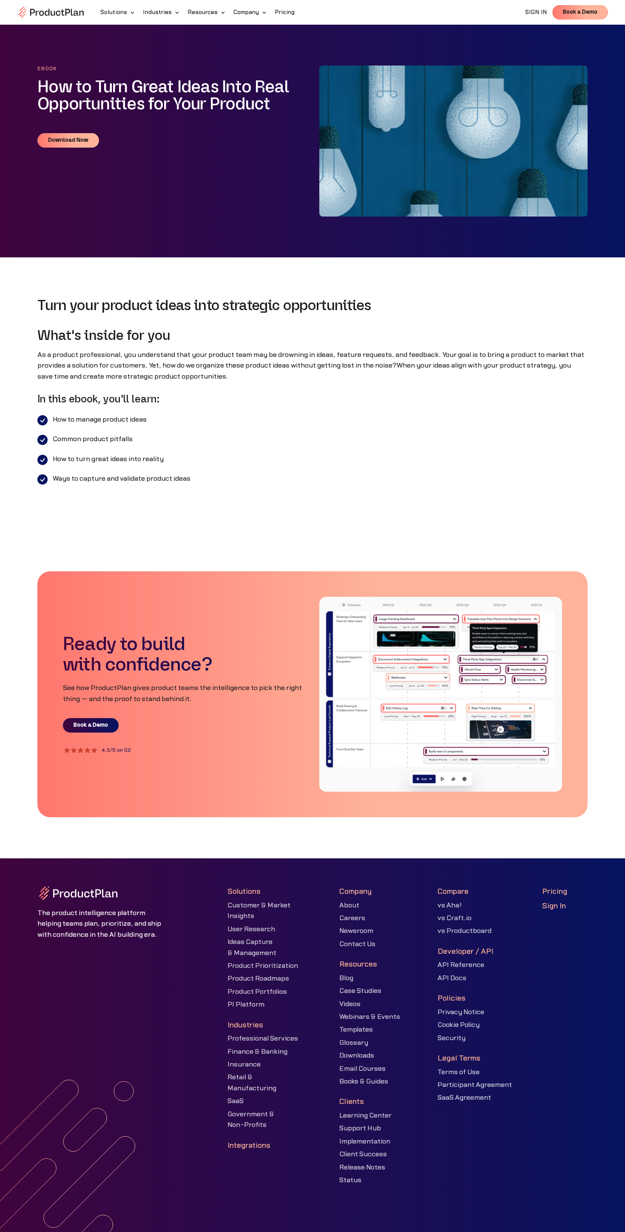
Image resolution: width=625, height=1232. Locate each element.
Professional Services (262, 1038)
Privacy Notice (461, 1012)
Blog (346, 978)
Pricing (554, 891)
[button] (118, 12)
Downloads (356, 1055)
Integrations (248, 1145)
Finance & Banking (257, 1051)
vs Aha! (450, 905)
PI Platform (245, 1004)
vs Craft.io (455, 918)
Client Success (363, 1154)
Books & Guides (363, 1081)
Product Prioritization (262, 965)
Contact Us (357, 944)
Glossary (353, 1042)
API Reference (461, 964)
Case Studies (360, 990)
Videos (350, 1004)
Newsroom (356, 930)
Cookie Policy (459, 1024)
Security (452, 1038)
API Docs (452, 978)
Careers (352, 918)
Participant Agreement (475, 1084)
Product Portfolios (257, 991)
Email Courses (362, 1068)
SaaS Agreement (464, 1097)
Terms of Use (459, 1072)
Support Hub (360, 1128)
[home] (51, 12)
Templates (356, 1029)
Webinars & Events (369, 1016)
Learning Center (365, 1115)
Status (350, 1180)
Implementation (364, 1141)
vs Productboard (464, 930)
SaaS (235, 1101)
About (349, 905)
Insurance (244, 1064)
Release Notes (362, 1167)
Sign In (554, 906)
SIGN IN (536, 12)
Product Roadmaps (258, 978)
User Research (251, 929)
